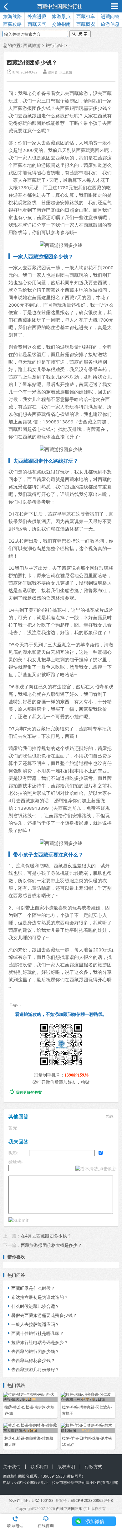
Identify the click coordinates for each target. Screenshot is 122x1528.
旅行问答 (54, 45)
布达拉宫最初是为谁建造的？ (37, 1297)
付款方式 (93, 1466)
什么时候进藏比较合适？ (32, 1306)
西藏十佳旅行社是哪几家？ (35, 1333)
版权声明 (66, 1466)
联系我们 (39, 1466)
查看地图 (109, 1482)
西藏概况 (85, 24)
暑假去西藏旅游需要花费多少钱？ (41, 1315)
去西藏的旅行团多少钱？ (32, 1351)
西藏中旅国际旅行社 (59, 6)
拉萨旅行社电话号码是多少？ (37, 1342)
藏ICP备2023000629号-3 (91, 1500)
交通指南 (61, 24)
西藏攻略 (12, 24)
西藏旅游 (32, 45)
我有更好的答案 (26, 1092)
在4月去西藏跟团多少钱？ (46, 1236)
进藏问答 (110, 16)
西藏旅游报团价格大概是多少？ (51, 1245)
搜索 (80, 35)
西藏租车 (85, 16)
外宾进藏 (37, 16)
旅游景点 (61, 16)
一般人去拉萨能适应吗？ (32, 1324)
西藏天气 (37, 24)
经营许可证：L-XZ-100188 (31, 1500)
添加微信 (94, 1521)
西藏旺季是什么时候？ (30, 1288)
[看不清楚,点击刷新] (96, 1169)
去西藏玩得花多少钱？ (30, 1360)
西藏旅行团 (12, 1476)
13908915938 (76, 1075)
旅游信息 (110, 24)
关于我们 (12, 1466)
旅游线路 (12, 16)
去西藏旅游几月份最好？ (32, 1369)
